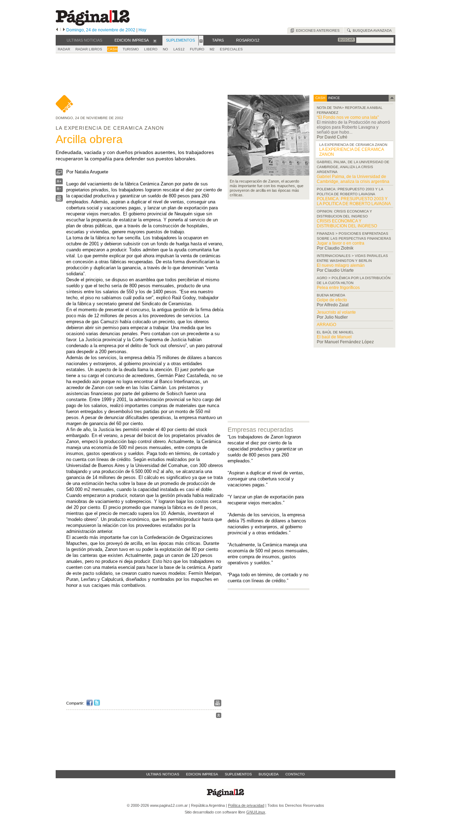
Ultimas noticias (162, 774)
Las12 (179, 49)
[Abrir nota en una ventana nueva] (59, 174)
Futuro (197, 49)
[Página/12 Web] (93, 24)
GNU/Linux (255, 812)
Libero (150, 49)
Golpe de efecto (332, 299)
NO (165, 49)
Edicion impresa (202, 774)
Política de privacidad (246, 805)
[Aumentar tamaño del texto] (59, 183)
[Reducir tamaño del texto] (59, 190)
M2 (212, 49)
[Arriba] (218, 716)
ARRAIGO (326, 324)
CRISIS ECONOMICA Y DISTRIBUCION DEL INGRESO (347, 223)
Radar (64, 49)
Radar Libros (88, 49)
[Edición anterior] (57, 29)
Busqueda (269, 774)
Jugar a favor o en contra (340, 243)
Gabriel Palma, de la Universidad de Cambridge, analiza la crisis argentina (353, 179)
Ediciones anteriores (317, 30)
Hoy (142, 29)
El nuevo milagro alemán (341, 265)
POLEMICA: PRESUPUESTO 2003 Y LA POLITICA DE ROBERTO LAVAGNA (354, 201)
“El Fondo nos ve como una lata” (348, 117)
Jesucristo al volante (336, 312)
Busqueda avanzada (371, 30)
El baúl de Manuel (334, 336)
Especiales (231, 49)
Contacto (295, 774)
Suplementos (238, 774)
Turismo (131, 49)
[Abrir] (155, 40)
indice (333, 98)
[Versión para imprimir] (59, 200)
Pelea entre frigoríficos (338, 287)
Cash (112, 49)
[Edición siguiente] (64, 29)
